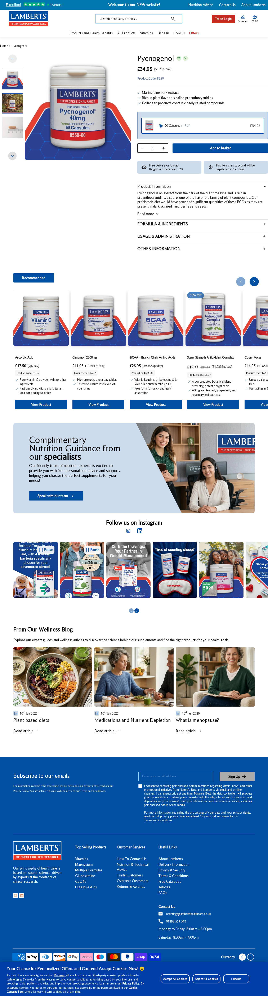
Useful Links (167, 847)
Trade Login (223, 19)
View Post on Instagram (78, 602)
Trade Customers (130, 875)
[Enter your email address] (176, 776)
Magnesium (84, 864)
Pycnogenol (19, 46)
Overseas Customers (132, 881)
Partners (60, 975)
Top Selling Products (90, 847)
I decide (236, 978)
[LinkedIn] (139, 530)
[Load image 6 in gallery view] (12, 103)
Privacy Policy (20, 790)
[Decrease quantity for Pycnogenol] (142, 148)
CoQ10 (80, 881)
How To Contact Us (131, 859)
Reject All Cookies (206, 978)
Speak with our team (52, 496)
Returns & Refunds (131, 886)
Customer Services (131, 847)
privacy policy (169, 816)
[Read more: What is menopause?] (215, 677)
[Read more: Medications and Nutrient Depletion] (133, 677)
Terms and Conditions (158, 820)
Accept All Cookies (175, 978)
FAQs (162, 893)
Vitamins (81, 859)
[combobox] (138, 18)
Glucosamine (85, 876)
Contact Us (227, 5)
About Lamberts (253, 5)
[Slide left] (12, 58)
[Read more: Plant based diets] (52, 677)
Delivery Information (173, 864)
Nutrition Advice (200, 5)
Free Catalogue (169, 881)
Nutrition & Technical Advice (133, 867)
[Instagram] (128, 530)
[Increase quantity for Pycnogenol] (163, 148)
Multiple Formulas (88, 870)
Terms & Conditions (173, 876)
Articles (164, 887)
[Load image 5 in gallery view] (12, 79)
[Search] (173, 19)
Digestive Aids (86, 887)
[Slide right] (12, 156)
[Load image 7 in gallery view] (12, 127)
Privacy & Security (171, 870)
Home (4, 46)
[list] (140, 574)
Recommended (33, 278)
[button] (255, 19)
